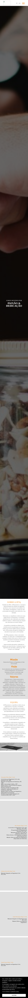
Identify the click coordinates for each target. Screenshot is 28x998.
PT (16, 3)
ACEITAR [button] (14, 995)
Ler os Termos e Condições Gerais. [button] (10, 991)
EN (19, 3)
